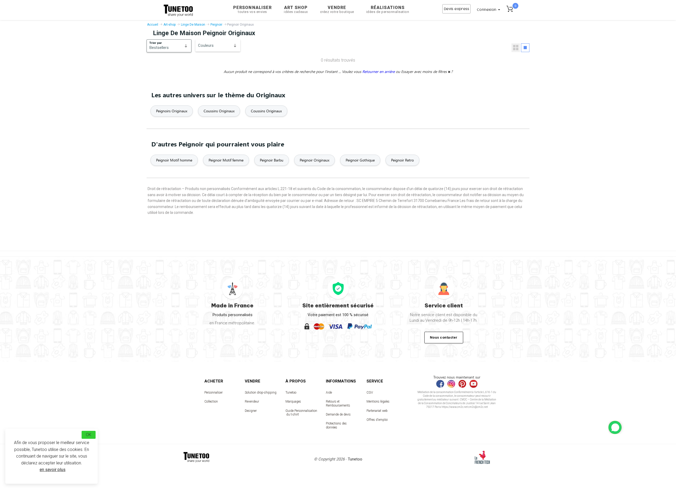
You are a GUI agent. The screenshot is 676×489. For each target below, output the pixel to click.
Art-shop (169, 24)
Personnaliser (252, 9)
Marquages (293, 401)
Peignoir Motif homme (174, 160)
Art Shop (296, 9)
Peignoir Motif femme (226, 160)
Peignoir (216, 24)
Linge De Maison (193, 24)
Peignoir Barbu (271, 160)
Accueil (152, 24)
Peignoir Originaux (314, 160)
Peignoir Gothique (360, 160)
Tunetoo (290, 392)
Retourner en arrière (379, 71)
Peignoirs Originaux (171, 110)
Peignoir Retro (402, 160)
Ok (88, 434)
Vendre (337, 9)
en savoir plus (52, 469)
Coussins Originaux (219, 110)
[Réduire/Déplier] (615, 427)
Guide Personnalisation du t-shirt (301, 412)
